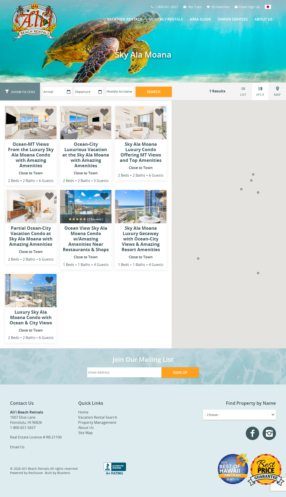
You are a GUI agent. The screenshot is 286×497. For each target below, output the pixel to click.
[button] (115, 227)
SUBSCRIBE (116, 268)
